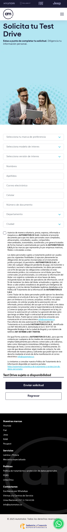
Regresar (34, 396)
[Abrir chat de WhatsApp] (58, 523)
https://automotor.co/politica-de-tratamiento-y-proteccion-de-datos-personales (33, 367)
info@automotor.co (46, 319)
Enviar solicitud (34, 385)
